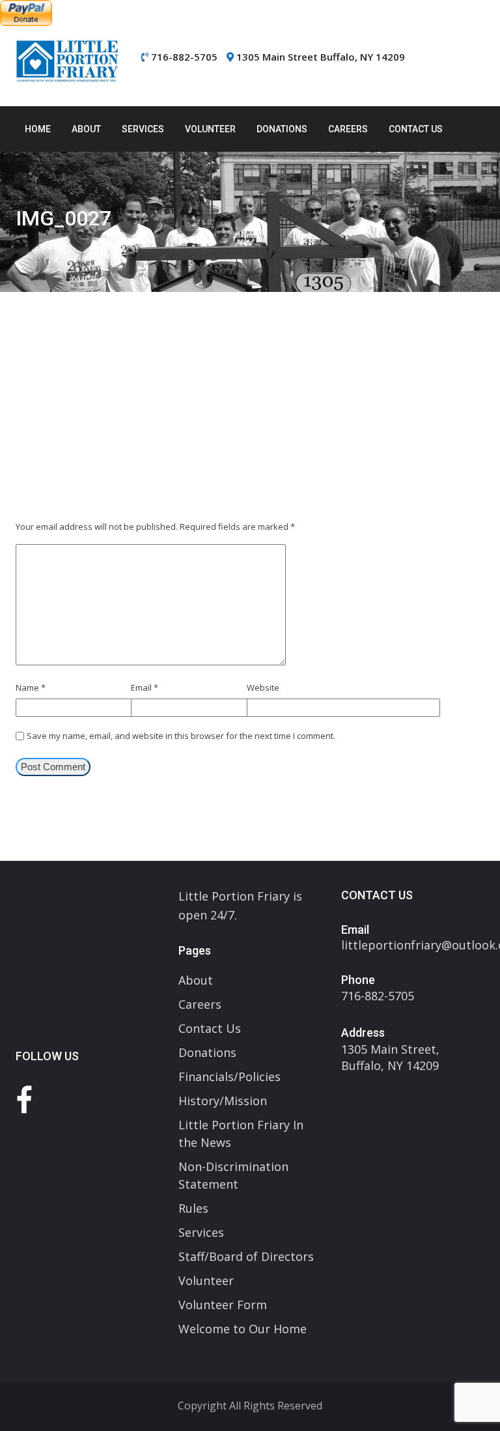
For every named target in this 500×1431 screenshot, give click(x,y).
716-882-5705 (184, 56)
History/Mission (222, 1100)
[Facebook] (24, 1100)
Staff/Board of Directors (246, 1256)
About (86, 129)
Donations (282, 129)
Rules (193, 1208)
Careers (348, 129)
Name (31, 687)
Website (263, 687)
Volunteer (210, 129)
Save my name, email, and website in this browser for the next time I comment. (181, 736)
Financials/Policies (229, 1076)
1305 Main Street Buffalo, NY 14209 (320, 56)
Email (144, 687)
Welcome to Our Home (242, 1329)
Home (38, 129)
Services (143, 129)
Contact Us (416, 129)
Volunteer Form (222, 1304)
